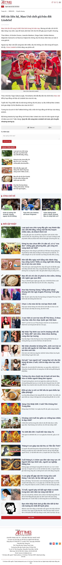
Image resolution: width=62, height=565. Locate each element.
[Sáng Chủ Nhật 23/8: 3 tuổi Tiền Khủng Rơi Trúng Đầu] (11, 409)
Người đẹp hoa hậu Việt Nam (11, 6)
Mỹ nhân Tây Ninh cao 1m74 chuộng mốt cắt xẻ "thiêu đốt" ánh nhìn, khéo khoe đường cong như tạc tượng (40, 334)
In (50, 127)
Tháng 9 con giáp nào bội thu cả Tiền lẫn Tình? (41, 446)
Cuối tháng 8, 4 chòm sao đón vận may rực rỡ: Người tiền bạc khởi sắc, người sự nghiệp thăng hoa (41, 462)
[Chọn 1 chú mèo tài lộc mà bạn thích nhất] (11, 308)
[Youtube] (54, 544)
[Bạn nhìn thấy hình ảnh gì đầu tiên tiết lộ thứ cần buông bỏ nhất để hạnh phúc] (11, 508)
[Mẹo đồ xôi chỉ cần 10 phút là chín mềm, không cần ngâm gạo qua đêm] (11, 280)
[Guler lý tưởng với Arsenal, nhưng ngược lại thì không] (10, 204)
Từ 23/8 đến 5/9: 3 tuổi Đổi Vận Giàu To (38, 432)
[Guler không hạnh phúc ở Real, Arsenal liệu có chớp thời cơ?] (51, 204)
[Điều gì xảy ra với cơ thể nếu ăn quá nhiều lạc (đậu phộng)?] (11, 395)
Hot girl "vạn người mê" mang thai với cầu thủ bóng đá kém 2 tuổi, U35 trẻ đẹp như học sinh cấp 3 (41, 362)
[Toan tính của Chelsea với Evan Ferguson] (31, 204)
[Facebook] (51, 544)
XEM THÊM (31, 517)
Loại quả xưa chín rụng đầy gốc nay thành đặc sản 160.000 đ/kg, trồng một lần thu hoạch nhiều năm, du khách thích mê (41, 230)
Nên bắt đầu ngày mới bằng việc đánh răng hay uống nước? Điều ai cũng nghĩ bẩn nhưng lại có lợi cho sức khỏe (41, 262)
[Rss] (60, 544)
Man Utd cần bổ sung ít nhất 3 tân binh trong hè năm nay (20, 28)
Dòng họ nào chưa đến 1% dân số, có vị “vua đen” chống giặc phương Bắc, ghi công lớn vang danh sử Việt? (40, 246)
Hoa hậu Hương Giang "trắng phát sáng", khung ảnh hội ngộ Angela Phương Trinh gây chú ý (40, 292)
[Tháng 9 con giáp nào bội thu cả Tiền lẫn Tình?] (11, 450)
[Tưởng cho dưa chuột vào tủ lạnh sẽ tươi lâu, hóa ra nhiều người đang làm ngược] (11, 381)
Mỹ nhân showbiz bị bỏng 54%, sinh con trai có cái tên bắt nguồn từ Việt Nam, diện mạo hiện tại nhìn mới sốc (41, 348)
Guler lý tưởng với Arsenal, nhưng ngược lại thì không (10, 214)
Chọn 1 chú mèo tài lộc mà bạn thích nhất (39, 304)
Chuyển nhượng (6, 208)
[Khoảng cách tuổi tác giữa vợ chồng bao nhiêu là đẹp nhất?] (11, 422)
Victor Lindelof (11, 47)
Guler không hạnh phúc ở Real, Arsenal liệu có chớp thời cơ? (51, 214)
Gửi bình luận (7, 141)
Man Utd (57, 96)
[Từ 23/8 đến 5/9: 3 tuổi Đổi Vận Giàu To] (11, 436)
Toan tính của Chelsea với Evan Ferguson (31, 213)
